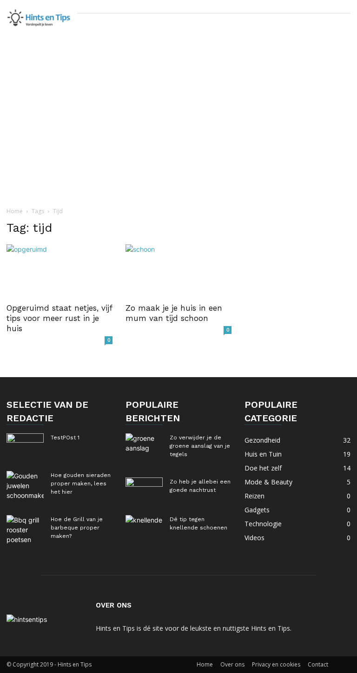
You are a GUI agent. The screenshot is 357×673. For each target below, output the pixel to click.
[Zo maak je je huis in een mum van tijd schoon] (178, 270)
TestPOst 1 (65, 437)
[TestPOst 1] (25, 446)
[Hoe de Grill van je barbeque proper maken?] (25, 529)
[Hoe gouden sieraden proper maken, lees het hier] (25, 485)
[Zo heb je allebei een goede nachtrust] (144, 490)
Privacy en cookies (276, 664)
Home (15, 211)
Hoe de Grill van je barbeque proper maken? (77, 527)
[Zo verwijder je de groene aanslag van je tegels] (144, 446)
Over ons (232, 664)
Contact (318, 664)
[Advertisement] (178, 134)
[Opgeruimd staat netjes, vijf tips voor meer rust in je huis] (59, 270)
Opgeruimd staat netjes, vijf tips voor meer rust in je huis (59, 318)
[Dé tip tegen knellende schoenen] (144, 528)
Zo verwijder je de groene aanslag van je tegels (200, 445)
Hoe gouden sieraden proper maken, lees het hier (81, 483)
